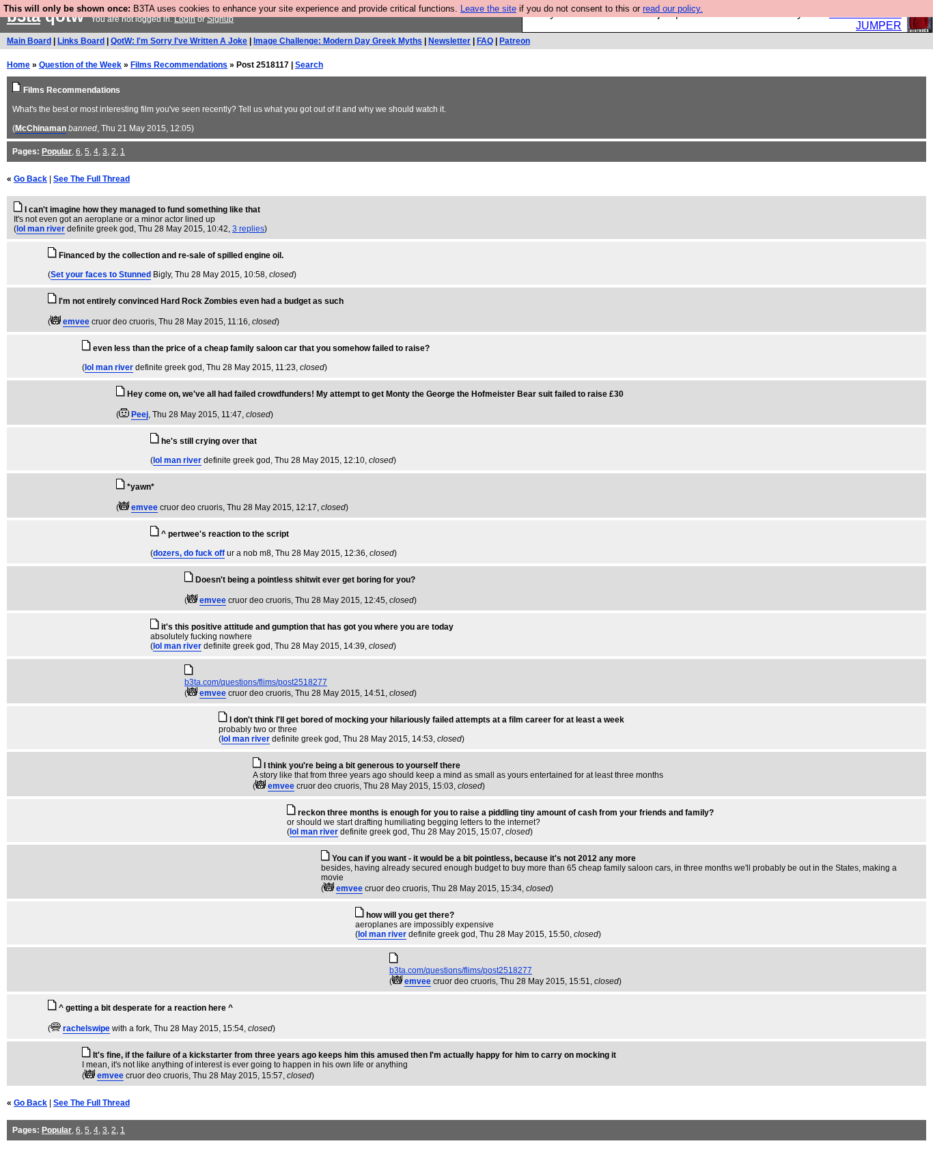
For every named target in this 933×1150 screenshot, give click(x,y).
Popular (57, 151)
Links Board (81, 41)
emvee (76, 321)
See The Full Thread (91, 179)
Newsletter (449, 41)
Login (184, 19)
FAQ (485, 41)
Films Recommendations (178, 65)
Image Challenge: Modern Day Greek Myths (337, 41)
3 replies (248, 229)
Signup (220, 19)
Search (309, 65)
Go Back (30, 179)
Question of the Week (80, 65)
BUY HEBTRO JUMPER (865, 19)
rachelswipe (86, 1028)
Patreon (514, 41)
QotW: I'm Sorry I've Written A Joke (179, 41)
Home (18, 65)
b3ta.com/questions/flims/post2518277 (255, 682)
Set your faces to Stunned (101, 274)
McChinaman (40, 128)
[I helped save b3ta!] (56, 321)
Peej (139, 414)
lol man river (40, 229)
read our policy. (673, 8)
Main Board (29, 41)
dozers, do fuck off (189, 553)
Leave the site (488, 8)
